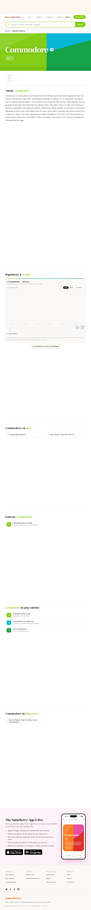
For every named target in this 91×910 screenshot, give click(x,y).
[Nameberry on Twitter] (6, 889)
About (69, 878)
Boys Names (10, 878)
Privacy (26, 906)
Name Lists (30, 875)
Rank (65, 287)
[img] (45, 308)
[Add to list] (52, 49)
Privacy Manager (35, 906)
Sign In (67, 17)
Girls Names (10, 875)
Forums (49, 17)
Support (45, 906)
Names (19, 17)
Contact (70, 882)
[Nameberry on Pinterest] (14, 889)
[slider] (77, 328)
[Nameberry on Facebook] (10, 889)
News (39, 17)
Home (7, 31)
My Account (51, 882)
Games (60, 17)
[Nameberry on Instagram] (18, 889)
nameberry (13, 898)
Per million (79, 287)
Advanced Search (33, 878)
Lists (30, 17)
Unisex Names (10, 882)
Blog (68, 875)
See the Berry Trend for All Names (45, 346)
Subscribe (80, 17)
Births (71, 287)
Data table (13, 334)
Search (80, 24)
